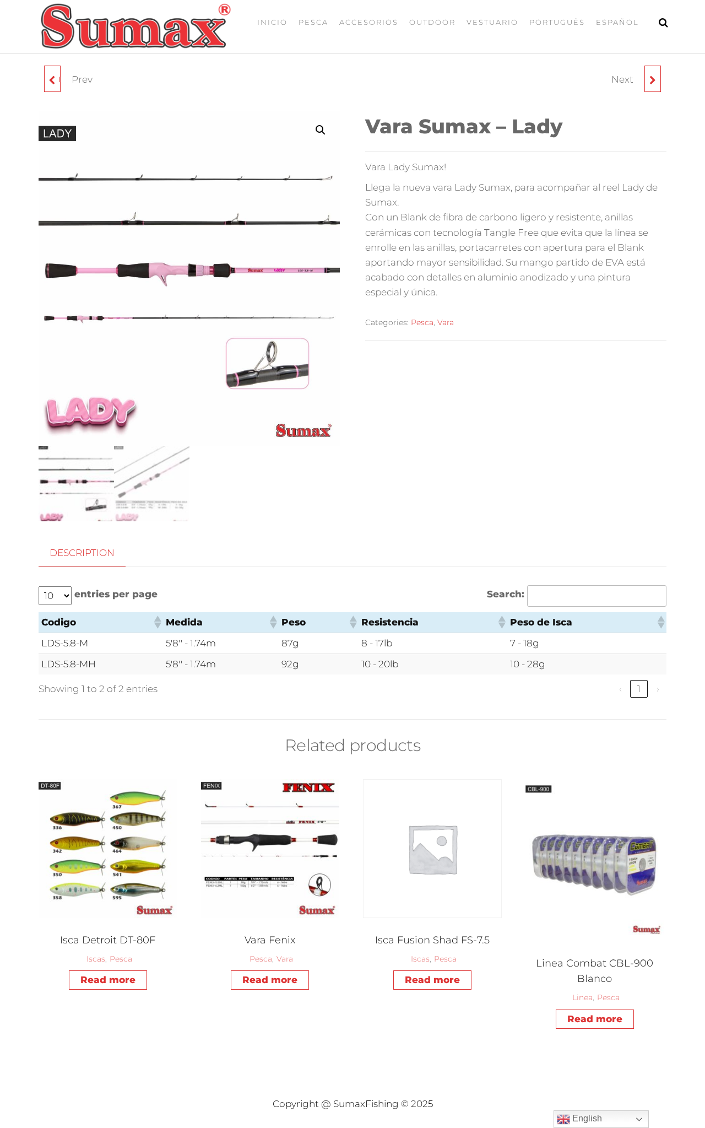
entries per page (116, 594)
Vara (445, 322)
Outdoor (432, 22)
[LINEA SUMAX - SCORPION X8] (652, 79)
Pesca (313, 22)
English (586, 1118)
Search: (505, 594)
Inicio (272, 22)
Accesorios (368, 22)
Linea (582, 997)
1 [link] (639, 688)
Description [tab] (82, 552)
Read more (107, 979)
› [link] (658, 688)
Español (617, 22)
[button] (320, 130)
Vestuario (492, 22)
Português (557, 22)
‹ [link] (620, 688)
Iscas (95, 958)
